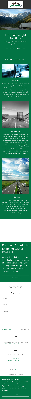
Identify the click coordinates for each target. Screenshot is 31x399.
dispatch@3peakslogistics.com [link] (15, 360)
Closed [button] (17, 370)
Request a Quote (15, 48)
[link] (15, 4)
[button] (2, 329)
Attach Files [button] (7, 329)
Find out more (15, 278)
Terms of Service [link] (18, 343)
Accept (15, 395)
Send (15, 336)
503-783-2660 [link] (15, 358)
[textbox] (15, 298)
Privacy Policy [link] (8, 343)
